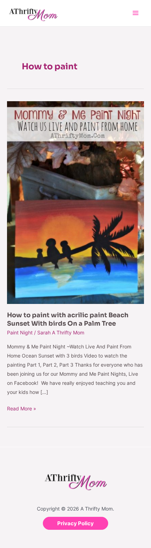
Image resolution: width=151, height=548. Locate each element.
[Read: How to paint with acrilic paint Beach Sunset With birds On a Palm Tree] (75, 202)
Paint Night (20, 332)
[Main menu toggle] (135, 13)
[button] (75, 523)
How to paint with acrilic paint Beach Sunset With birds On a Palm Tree (68, 319)
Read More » (21, 407)
